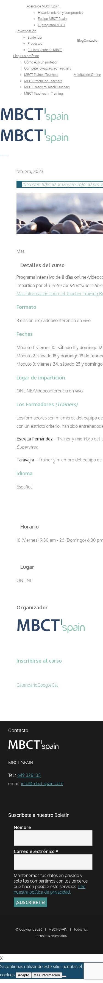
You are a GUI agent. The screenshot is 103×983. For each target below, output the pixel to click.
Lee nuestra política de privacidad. (49, 889)
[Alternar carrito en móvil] (6, 153)
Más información (47, 975)
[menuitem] (43, 6)
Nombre (22, 827)
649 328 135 (29, 775)
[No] (64, 976)
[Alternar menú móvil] (1, 153)
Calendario (26, 685)
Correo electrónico (36, 851)
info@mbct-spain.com (42, 783)
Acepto (23, 975)
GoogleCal (47, 685)
